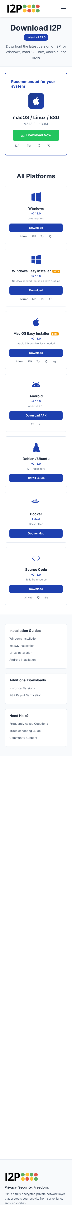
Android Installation (22, 659)
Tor (29, 145)
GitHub (28, 597)
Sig (48, 145)
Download (36, 228)
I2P (17, 145)
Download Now (38, 135)
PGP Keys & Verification (25, 695)
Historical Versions (22, 688)
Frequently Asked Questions (28, 723)
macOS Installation (22, 646)
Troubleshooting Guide (25, 731)
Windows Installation (23, 638)
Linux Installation (20, 653)
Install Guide (36, 478)
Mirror (24, 236)
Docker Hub (36, 533)
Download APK (36, 415)
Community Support (23, 738)
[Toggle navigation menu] (63, 8)
